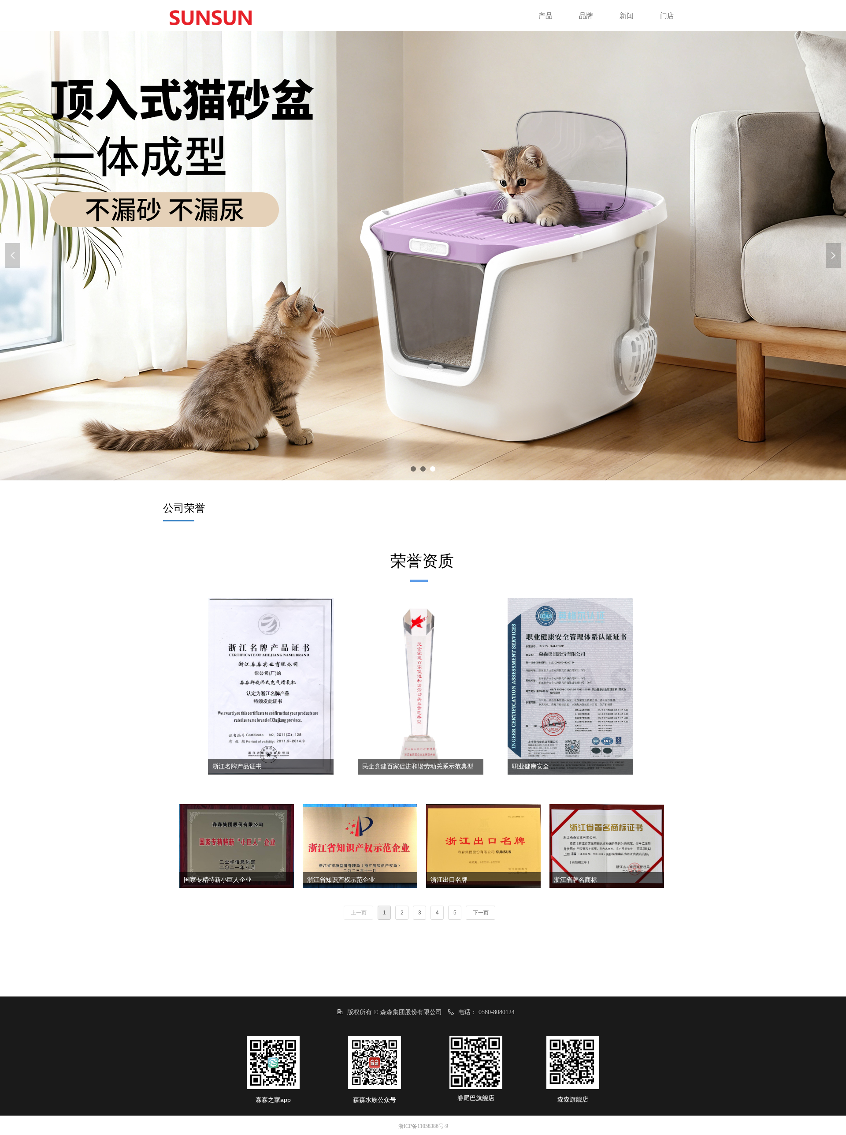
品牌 (586, 15)
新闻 (627, 15)
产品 (545, 15)
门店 (667, 15)
